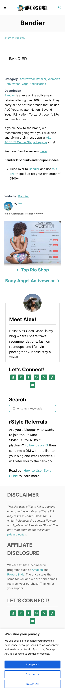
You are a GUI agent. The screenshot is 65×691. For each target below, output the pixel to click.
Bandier (10, 95)
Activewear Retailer (33, 79)
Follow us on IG (36, 445)
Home (7, 213)
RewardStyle (15, 574)
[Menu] (5, 7)
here (43, 151)
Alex (20, 203)
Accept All (32, 664)
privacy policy (16, 534)
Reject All (32, 683)
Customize (32, 674)
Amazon (37, 570)
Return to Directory (14, 37)
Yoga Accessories (33, 84)
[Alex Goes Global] (32, 7)
